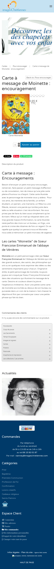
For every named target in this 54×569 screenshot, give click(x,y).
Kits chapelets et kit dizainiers (27, 27)
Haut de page (27, 562)
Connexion (9, 520)
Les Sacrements (9, 333)
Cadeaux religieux (10, 494)
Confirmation (8, 486)
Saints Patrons (9, 498)
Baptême (6, 474)
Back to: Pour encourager (38, 77)
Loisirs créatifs (9, 490)
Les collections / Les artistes (13, 359)
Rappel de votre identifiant (14, 536)
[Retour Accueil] (14, 6)
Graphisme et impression (12, 355)
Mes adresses (10, 523)
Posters (6, 348)
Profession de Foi (10, 482)
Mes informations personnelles (16, 533)
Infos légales (13, 552)
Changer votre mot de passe (15, 539)
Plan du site (27, 552)
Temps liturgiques (9, 337)
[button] (51, 6)
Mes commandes (11, 530)
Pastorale (6, 351)
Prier (4, 470)
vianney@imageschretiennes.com (32, 455)
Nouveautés (7, 326)
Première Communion (12, 478)
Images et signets (9, 340)
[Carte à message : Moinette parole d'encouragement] (16, 114)
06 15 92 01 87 (30, 452)
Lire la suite (16, 42)
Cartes (5, 344)
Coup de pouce (8, 329)
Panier (7, 526)
